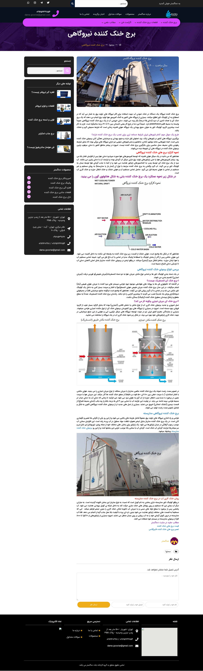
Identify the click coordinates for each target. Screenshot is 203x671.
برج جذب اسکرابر (46, 133)
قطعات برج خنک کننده (147, 22)
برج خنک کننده (170, 22)
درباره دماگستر (144, 14)
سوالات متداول (115, 14)
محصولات (129, 14)
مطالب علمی (109, 22)
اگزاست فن (126, 22)
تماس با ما (84, 14)
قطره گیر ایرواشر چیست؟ (43, 92)
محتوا (111, 45)
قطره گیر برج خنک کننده (60, 187)
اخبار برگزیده (98, 14)
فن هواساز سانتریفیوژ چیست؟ (40, 147)
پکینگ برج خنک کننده (61, 183)
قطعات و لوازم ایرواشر (44, 106)
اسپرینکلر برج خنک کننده (59, 178)
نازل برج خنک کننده (62, 197)
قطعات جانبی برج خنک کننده (57, 192)
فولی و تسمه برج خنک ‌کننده (41, 119)
